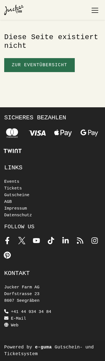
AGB (8, 202)
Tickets (13, 188)
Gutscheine (16, 195)
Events (11, 181)
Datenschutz (18, 215)
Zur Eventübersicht (39, 65)
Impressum (15, 208)
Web (13, 325)
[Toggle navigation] (95, 10)
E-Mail (17, 318)
